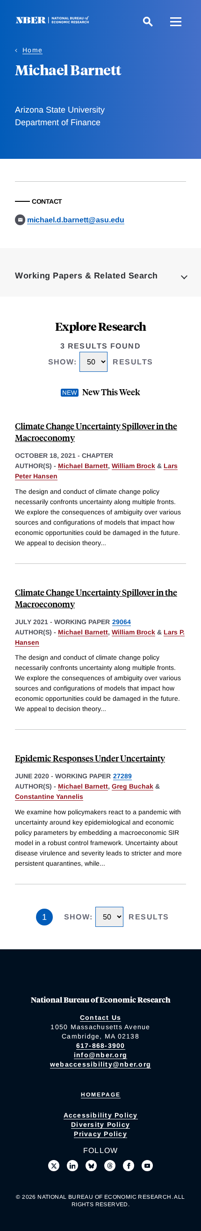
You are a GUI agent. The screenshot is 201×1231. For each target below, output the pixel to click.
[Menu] (175, 21)
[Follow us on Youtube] (147, 1165)
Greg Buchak (132, 786)
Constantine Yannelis (49, 796)
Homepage (101, 1094)
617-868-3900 (100, 1045)
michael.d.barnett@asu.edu (75, 220)
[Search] (147, 21)
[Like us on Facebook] (128, 1165)
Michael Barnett (83, 466)
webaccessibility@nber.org (100, 1064)
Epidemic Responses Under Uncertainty (90, 758)
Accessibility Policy (101, 1115)
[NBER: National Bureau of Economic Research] (54, 21)
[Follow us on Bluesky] (91, 1165)
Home (32, 50)
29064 (121, 622)
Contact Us (101, 1017)
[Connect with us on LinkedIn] (72, 1165)
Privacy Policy (100, 1134)
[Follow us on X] (53, 1165)
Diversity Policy (100, 1124)
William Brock (133, 466)
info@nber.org (100, 1055)
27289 (122, 776)
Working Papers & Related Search (86, 275)
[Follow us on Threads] (109, 1165)
